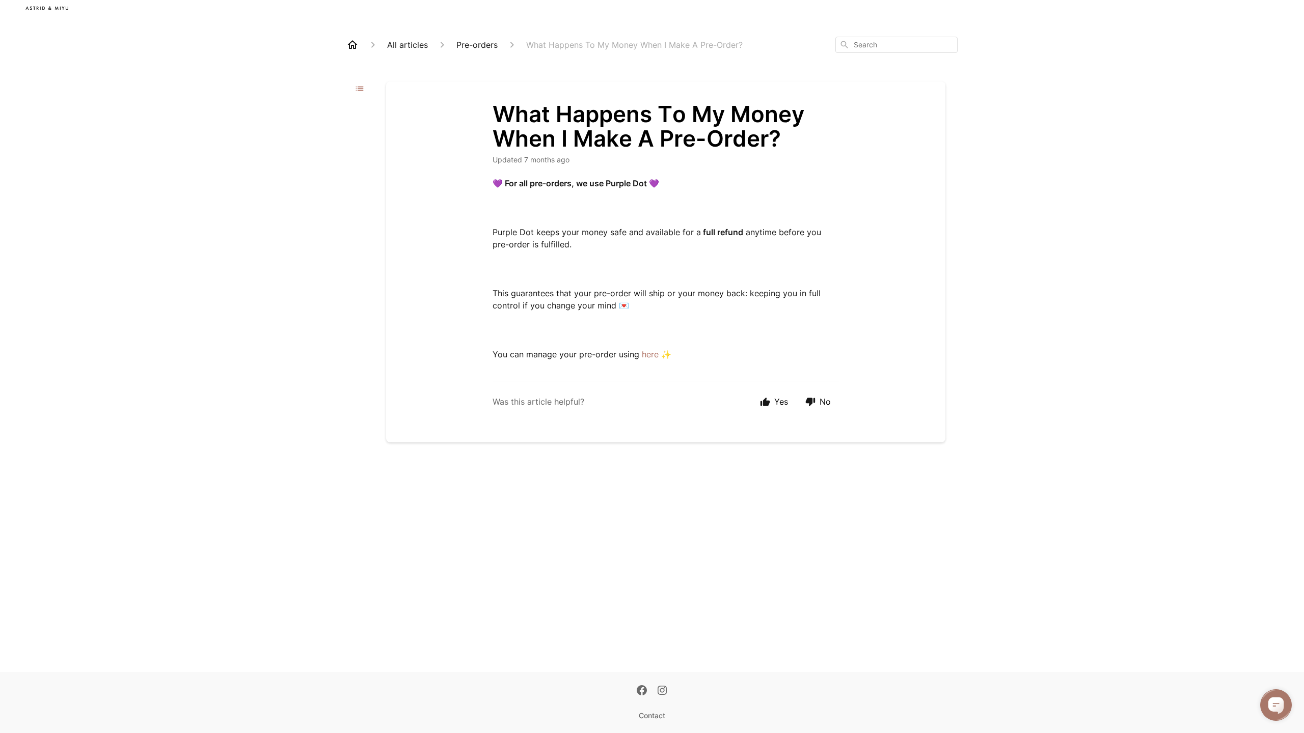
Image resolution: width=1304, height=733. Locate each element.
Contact (652, 715)
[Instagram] (662, 691)
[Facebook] (642, 691)
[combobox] (896, 45)
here (650, 354)
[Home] (352, 45)
